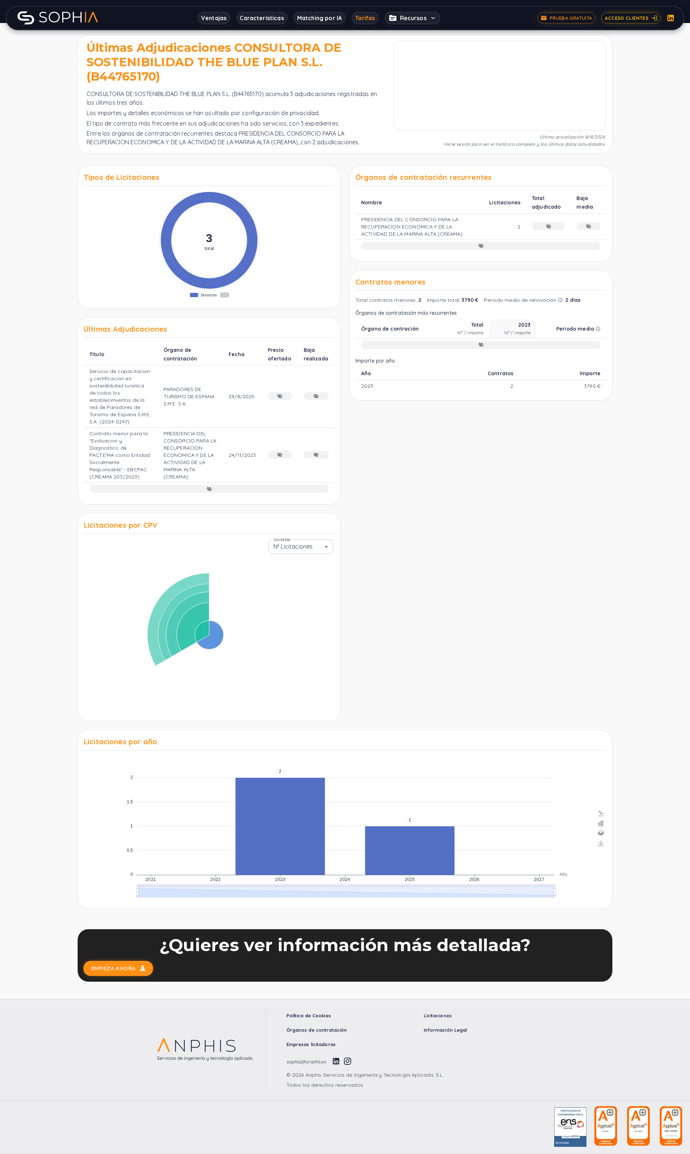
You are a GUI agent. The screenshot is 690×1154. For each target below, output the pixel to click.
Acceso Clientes (626, 18)
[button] (412, 18)
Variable (281, 539)
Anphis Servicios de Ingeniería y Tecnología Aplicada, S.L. (373, 1075)
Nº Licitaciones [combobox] (293, 546)
